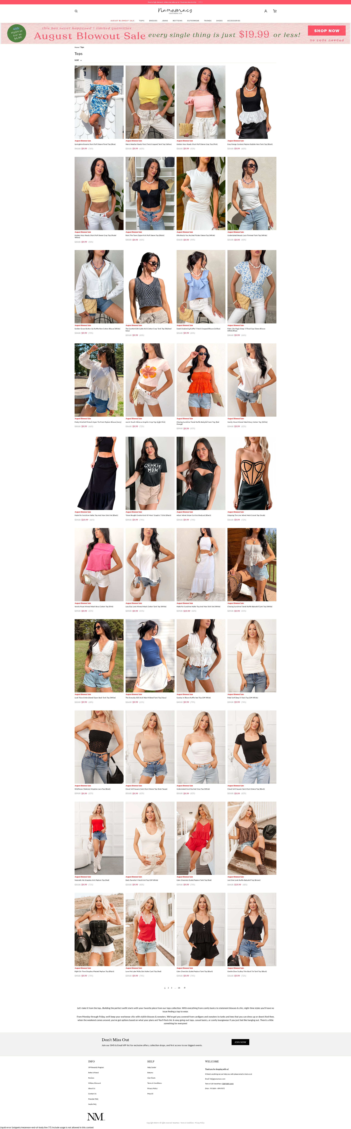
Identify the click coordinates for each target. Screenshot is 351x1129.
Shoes (219, 20)
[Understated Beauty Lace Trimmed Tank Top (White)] (251, 193)
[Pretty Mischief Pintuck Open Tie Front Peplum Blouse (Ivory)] (99, 380)
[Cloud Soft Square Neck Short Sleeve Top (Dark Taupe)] (150, 747)
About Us (91, 1088)
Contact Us (92, 1094)
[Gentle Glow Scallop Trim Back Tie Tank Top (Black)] (251, 929)
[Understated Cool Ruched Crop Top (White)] (201, 747)
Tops (141, 20)
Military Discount (94, 1083)
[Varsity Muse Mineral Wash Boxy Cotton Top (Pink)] (99, 564)
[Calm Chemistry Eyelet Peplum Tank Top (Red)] (201, 838)
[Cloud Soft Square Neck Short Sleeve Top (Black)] (251, 747)
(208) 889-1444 (227, 1084)
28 (179, 988)
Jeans (165, 20)
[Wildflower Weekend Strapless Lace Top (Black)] (99, 747)
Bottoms (177, 20)
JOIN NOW (240, 1042)
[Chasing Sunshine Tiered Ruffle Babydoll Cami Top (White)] (251, 564)
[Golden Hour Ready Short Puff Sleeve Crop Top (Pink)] (201, 102)
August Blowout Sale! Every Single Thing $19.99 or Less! (172, 2)
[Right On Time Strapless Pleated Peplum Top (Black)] (99, 929)
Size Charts (151, 1078)
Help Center (151, 1067)
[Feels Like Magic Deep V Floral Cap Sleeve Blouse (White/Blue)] (251, 286)
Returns (150, 1073)
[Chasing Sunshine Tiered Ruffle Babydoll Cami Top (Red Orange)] (201, 380)
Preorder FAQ (93, 1099)
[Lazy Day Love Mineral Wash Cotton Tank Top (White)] (150, 564)
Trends (208, 20)
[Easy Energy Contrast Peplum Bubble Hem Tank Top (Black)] (251, 102)
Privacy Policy (152, 1088)
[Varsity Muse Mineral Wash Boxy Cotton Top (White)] (251, 380)
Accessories (233, 20)
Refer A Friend (93, 1073)
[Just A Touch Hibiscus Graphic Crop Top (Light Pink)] (150, 380)
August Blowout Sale (122, 20)
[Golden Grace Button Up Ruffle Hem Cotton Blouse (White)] (99, 286)
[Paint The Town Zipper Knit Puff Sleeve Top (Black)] (150, 193)
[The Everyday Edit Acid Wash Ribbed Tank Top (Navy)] (150, 655)
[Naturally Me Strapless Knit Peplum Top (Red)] (99, 838)
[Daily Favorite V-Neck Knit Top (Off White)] (150, 838)
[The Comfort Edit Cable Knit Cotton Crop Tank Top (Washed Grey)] (150, 286)
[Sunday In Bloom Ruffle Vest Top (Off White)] (201, 655)
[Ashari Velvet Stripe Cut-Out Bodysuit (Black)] (201, 473)
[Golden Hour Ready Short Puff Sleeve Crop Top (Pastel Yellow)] (99, 193)
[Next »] (185, 988)
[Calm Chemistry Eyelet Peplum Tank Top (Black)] (201, 929)
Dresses (153, 20)
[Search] (76, 11)
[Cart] (273, 11)
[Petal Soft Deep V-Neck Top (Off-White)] (251, 655)
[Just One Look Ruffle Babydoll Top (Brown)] (251, 838)
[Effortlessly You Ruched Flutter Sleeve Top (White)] (201, 193)
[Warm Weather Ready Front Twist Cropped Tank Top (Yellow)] (150, 102)
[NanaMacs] (175, 11)
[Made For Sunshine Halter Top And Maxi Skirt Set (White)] (201, 564)
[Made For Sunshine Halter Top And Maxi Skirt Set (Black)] (99, 473)
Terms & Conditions (154, 1083)
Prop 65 (150, 1094)
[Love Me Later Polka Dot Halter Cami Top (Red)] (150, 929)
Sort (77, 60)
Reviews (91, 1078)
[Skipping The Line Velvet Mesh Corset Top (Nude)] (251, 473)
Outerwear (193, 20)
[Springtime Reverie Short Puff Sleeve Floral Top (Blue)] (99, 102)
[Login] (266, 11)
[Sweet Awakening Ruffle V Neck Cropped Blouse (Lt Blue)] (201, 286)
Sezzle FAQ (92, 1104)
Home (77, 47)
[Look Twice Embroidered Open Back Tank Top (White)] (99, 655)
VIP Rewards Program (96, 1067)
